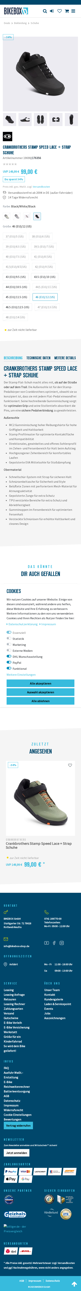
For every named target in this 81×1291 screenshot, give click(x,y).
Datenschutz (12, 1100)
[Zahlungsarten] (11, 1171)
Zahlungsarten (13, 1008)
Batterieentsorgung (17, 1091)
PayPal (17, 662)
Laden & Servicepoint (57, 1004)
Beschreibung (13, 358)
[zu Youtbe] (48, 942)
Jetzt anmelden (16, 1153)
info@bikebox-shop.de (16, 946)
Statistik (18, 638)
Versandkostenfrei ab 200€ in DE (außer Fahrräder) (40, 193)
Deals (7, 23)
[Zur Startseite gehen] (17, 11)
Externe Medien (23, 650)
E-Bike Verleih (13, 1022)
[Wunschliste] (59, 11)
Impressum (11, 1105)
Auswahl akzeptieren (40, 692)
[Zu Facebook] (55, 942)
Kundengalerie (53, 999)
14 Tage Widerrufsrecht (23, 197)
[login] (52, 11)
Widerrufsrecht (13, 1110)
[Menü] (73, 11)
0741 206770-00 (52, 918)
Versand (9, 1013)
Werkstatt (10, 1032)
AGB (6, 1096)
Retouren (10, 999)
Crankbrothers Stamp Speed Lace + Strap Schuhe (39, 845)
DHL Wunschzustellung (28, 656)
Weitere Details (65, 358)
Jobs (47, 1013)
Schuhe (35, 23)
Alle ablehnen (41, 701)
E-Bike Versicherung (17, 1027)
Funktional (20, 668)
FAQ (6, 1068)
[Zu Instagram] (63, 942)
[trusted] (50, 1200)
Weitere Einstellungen (21, 674)
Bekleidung (20, 23)
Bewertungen (12, 1119)
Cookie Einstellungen (17, 1115)
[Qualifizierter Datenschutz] (67, 1215)
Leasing (9, 990)
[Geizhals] (16, 1215)
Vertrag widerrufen (18, 1125)
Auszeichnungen (54, 1018)
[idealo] (10, 1200)
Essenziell (19, 632)
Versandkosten (41, 186)
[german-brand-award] (66, 1200)
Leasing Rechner (14, 1004)
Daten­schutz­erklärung (23, 624)
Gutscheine (11, 1018)
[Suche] (44, 11)
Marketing (19, 644)
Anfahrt (13, 964)
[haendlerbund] (52, 1215)
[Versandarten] (11, 1251)
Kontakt (49, 994)
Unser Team (52, 990)
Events (48, 1008)
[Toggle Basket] (66, 11)
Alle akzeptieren (40, 683)
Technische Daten (38, 358)
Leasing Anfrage (14, 994)
